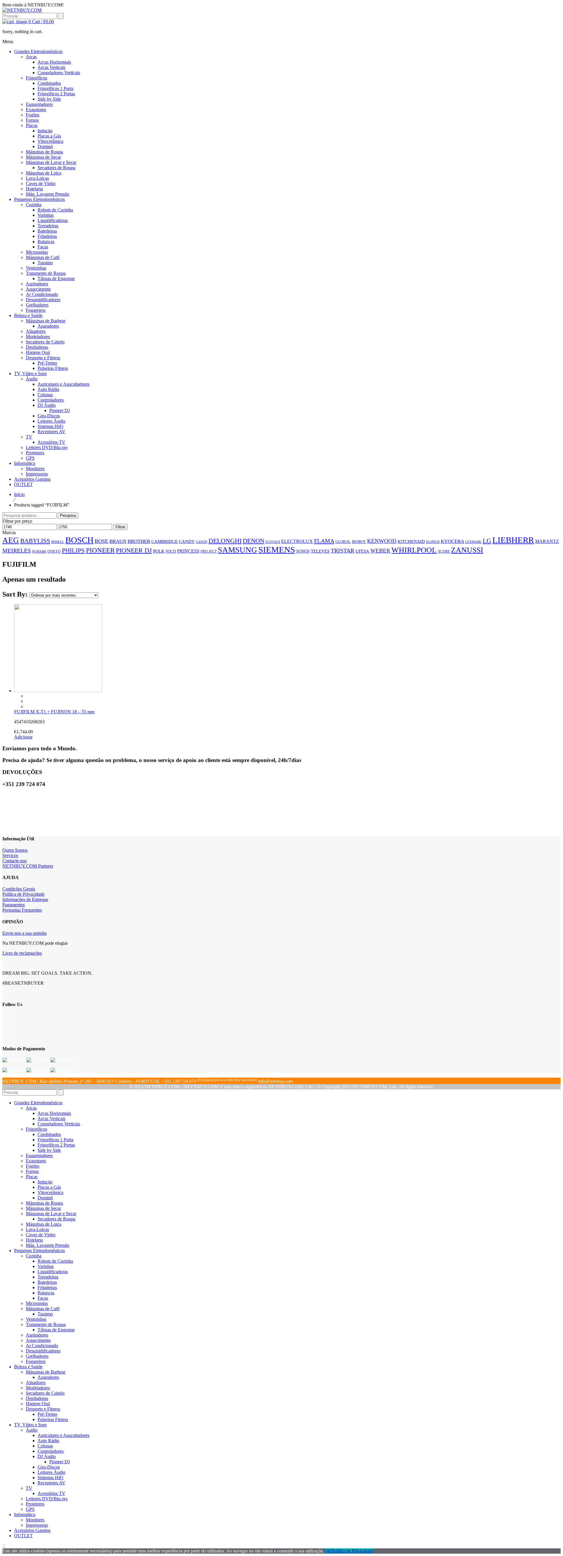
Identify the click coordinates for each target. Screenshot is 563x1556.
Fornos (32, 1171)
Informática (24, 1514)
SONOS (303, 551)
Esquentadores (39, 1155)
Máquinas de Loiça (43, 1224)
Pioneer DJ (59, 1461)
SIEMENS (276, 549)
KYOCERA (452, 541)
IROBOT (359, 541)
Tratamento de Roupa (46, 1324)
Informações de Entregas (25, 899)
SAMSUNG (237, 550)
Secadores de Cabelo (45, 1393)
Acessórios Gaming (32, 1530)
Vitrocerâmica (50, 1192)
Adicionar (23, 736)
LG (487, 540)
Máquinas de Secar (43, 1208)
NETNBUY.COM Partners (27, 865)
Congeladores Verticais (59, 1123)
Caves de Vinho (40, 1234)
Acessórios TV (51, 1493)
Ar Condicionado (42, 1345)
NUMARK (39, 551)
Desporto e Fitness (43, 1408)
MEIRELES (16, 550)
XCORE (444, 551)
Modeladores (38, 1387)
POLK (159, 550)
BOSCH (79, 540)
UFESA (362, 550)
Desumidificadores (43, 1350)
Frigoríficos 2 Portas (56, 1144)
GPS (30, 1509)
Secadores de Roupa (56, 1218)
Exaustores (36, 1160)
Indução (45, 1181)
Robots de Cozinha (55, 1261)
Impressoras (37, 1525)
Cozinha (33, 1255)
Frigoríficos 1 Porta (55, 1139)
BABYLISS (35, 541)
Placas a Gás (49, 1187)
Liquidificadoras (53, 1271)
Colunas (45, 1445)
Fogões (32, 1166)
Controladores (51, 1451)
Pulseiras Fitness (53, 1419)
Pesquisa (68, 515)
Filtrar (120, 527)
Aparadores (48, 1377)
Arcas (31, 1107)
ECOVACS (272, 542)
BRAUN (117, 541)
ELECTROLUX (297, 541)
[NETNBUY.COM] (22, 10)
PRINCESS (188, 551)
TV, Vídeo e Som (30, 1424)
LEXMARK (473, 542)
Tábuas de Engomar (56, 1329)
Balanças (46, 1292)
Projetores (35, 1503)
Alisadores (35, 1382)
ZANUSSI (467, 550)
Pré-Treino (47, 1414)
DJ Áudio (47, 1456)
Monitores (35, 1519)
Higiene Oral (38, 1403)
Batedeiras (47, 1282)
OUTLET (23, 1535)
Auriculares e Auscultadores (63, 1435)
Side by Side (49, 1150)
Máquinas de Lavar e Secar (51, 1213)
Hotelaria (34, 1239)
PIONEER (100, 550)
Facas (43, 1298)
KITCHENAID (411, 541)
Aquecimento (38, 1340)
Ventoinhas (36, 1319)
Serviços (10, 855)
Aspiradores (37, 1334)
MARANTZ (547, 541)
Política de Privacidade (23, 894)
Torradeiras (48, 1276)
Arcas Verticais (51, 1118)
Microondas (37, 1303)
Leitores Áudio (51, 1472)
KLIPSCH (433, 542)
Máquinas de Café (43, 1308)
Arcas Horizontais (54, 1113)
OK (327, 1550)
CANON (201, 542)
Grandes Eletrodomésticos (38, 1102)
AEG (10, 540)
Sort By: (15, 594)
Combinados (49, 1134)
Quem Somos (15, 850)
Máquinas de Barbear (45, 1371)
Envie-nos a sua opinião (24, 933)
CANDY (187, 541)
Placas (32, 1176)
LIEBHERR (513, 540)
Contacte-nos (14, 860)
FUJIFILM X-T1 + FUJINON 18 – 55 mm (54, 711)
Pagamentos (13, 904)
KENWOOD (381, 541)
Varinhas (46, 1266)
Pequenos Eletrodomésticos (39, 1250)
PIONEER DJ (134, 550)
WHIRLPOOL (414, 550)
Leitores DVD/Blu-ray (47, 1498)
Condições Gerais (18, 888)
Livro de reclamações (22, 953)
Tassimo (45, 1313)
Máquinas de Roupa (44, 1203)
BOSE (101, 541)
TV (29, 1488)
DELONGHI (225, 540)
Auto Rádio (48, 1440)
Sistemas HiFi (50, 1477)
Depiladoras (37, 1398)
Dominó (45, 1197)
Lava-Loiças (37, 1229)
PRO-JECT (209, 551)
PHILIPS (73, 550)
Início (19, 494)
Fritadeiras (47, 1287)
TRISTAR (342, 550)
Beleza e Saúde (28, 1366)
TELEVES (320, 551)
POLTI (171, 551)
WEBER (380, 551)
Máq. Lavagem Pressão (47, 1245)
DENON (253, 540)
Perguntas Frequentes (22, 909)
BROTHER (139, 541)
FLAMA (324, 541)
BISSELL (57, 542)
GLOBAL (343, 541)
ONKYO (54, 551)
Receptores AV (51, 1482)
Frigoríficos (36, 1129)
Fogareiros (35, 1361)
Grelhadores (37, 1356)
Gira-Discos (49, 1466)
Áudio (32, 1430)
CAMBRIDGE (164, 541)
